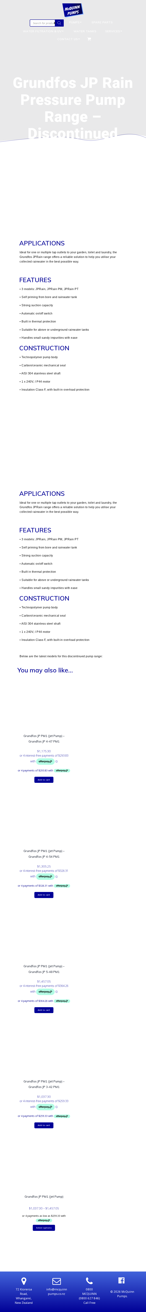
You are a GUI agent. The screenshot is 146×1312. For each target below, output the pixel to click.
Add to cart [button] (44, 780)
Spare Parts (102, 22)
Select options (44, 1228)
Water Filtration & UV (42, 31)
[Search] (59, 23)
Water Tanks (85, 31)
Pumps (74, 22)
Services (112, 31)
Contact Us (67, 39)
